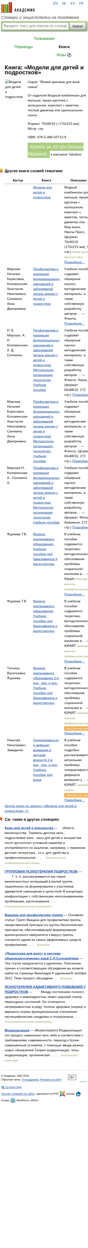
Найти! (78, 26)
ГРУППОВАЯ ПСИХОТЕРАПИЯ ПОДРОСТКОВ (41, 871)
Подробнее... (74, 262)
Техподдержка (30, 1079)
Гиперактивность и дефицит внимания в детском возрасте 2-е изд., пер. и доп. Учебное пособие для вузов (46, 760)
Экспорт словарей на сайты (17, 1093)
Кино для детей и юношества (29, 828)
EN (55, 3)
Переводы (24, 47)
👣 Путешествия (11, 1087)
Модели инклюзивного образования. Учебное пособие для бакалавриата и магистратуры (45, 549)
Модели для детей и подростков (42, 192)
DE (64, 3)
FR (81, 3)
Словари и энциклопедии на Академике (40, 17)
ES (73, 3)
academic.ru (18, 7)
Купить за (56, 150)
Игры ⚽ (64, 55)
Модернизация (17, 1030)
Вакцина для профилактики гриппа (34, 915)
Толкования (44, 39)
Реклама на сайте (50, 1079)
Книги (64, 47)
